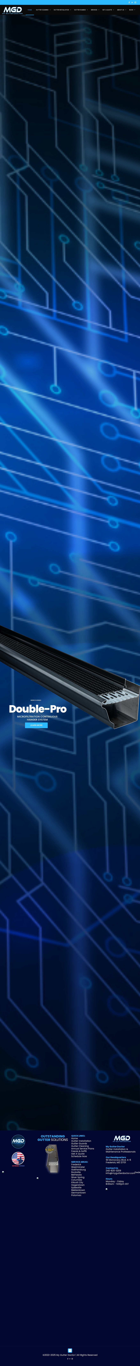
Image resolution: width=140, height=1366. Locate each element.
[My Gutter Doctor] (12, 10)
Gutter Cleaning (80, 1146)
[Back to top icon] (70, 1350)
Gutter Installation (81, 1140)
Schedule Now (79, 1156)
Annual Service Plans (82, 1148)
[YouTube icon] (132, 3)
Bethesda (76, 1174)
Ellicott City (77, 1182)
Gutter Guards (79, 1143)
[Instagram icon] (135, 3)
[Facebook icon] (129, 3)
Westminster (78, 1167)
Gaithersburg (78, 1169)
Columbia (76, 1179)
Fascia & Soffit (79, 1151)
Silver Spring (77, 1177)
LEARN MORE (36, 725)
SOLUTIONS (59, 1139)
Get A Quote (78, 1153)
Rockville (76, 1172)
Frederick (76, 1164)
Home (74, 1138)
